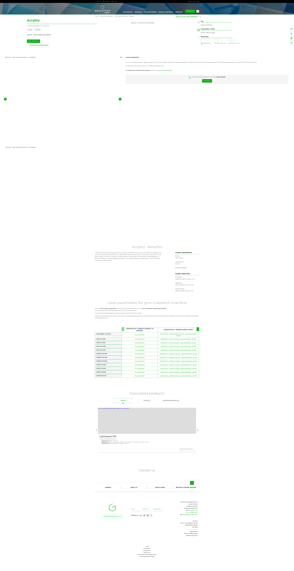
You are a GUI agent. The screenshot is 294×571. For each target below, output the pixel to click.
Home (96, 16)
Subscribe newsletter (111, 516)
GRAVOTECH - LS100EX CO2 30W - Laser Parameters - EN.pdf (178, 353)
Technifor (145, 509)
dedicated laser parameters (165, 70)
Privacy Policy (147, 550)
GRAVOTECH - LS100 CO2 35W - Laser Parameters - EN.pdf (178, 342)
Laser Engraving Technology (147, 556)
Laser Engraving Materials (121, 16)
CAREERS (108, 487)
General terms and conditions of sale (147, 554)
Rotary (37, 29)
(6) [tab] (171, 400)
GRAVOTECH (179, 12)
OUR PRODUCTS (128, 12)
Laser (30, 29)
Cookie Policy (147, 548)
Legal (147, 546)
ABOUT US (134, 487)
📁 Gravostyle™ (140, 334)
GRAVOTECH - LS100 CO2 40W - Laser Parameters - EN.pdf (178, 346)
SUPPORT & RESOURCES (165, 12)
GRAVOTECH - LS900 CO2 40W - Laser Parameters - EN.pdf (178, 364)
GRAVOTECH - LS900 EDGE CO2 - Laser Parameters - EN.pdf (178, 375)
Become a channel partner (186, 487)
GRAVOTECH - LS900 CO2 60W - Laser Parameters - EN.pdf (178, 368)
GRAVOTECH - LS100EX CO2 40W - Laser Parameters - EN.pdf (178, 357)
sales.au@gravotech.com (190, 514)
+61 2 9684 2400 (193, 510)
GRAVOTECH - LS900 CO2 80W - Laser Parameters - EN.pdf (178, 372)
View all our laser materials (187, 16)
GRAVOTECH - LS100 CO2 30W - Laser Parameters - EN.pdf (178, 339)
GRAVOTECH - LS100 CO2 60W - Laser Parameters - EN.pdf (178, 350)
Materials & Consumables (106, 16)
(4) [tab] (147, 400)
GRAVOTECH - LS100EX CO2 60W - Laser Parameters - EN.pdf (178, 361)
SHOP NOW (207, 80)
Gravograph (157, 509)
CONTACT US (190, 11)
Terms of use (147, 552)
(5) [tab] (123, 400)
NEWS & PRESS (160, 487)
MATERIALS (138, 12)
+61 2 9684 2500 (193, 512)
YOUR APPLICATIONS (150, 12)
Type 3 (133, 509)
